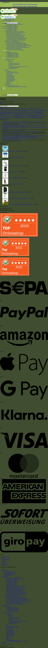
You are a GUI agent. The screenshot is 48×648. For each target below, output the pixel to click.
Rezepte (3, 58)
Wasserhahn (40, 117)
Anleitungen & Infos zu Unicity (13, 56)
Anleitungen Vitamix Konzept (12, 54)
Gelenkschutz (18, 112)
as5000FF (20, 108)
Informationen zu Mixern (11, 25)
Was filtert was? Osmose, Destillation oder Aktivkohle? (17, 44)
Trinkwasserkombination (43, 115)
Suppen (8, 70)
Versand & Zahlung (6, 558)
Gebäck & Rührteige (11, 76)
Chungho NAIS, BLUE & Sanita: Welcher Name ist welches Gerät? (15, 122)
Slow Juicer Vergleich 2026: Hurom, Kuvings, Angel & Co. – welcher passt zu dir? (17, 133)
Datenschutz (4, 565)
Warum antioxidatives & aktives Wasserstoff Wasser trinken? (18, 47)
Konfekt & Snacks (10, 77)
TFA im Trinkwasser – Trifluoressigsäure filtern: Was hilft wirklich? (14, 137)
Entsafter (40, 110)
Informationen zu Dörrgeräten (12, 26)
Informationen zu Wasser (11, 28)
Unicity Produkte (8, 21)
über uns (4, 88)
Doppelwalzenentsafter (5, 110)
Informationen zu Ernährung (12, 27)
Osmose (2, 115)
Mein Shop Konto (8, 16)
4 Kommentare (32, 121)
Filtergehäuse (2, 112)
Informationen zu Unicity (11, 30)
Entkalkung (34, 110)
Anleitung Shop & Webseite (12, 52)
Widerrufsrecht (5, 564)
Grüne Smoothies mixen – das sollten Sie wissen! (16, 39)
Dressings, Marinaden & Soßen (13, 72)
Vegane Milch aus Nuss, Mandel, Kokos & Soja (18, 66)
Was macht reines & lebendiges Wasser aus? (15, 42)
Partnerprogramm (5, 559)
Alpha (11, 108)
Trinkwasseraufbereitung (9, 18)
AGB (3, 563)
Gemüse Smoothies (24, 112)
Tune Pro (1, 117)
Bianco (31, 108)
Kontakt (3, 87)
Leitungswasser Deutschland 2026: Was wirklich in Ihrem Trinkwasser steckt (16, 129)
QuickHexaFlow (12, 115)
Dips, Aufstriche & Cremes (12, 71)
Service (3, 557)
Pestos (8, 82)
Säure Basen (24, 115)
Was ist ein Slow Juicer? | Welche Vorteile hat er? (16, 32)
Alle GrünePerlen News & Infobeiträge (12, 23)
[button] (3, 20)
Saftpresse (18, 115)
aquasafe (13, 108)
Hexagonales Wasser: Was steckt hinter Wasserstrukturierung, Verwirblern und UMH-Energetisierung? (21, 131)
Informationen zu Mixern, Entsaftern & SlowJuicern (14, 31)
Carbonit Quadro (40, 108)
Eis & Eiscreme (10, 75)
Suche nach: (4, 23)
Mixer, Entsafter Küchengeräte (10, 17)
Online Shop (4, 15)
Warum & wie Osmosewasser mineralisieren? (15, 49)
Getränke (8, 60)
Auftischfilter (26, 108)
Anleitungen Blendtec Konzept (12, 53)
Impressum (4, 562)
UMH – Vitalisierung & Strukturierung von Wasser (16, 46)
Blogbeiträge (4, 22)
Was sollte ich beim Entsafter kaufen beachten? (15, 35)
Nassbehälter (41, 114)
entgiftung (29, 110)
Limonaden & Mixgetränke (14, 64)
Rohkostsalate (9, 83)
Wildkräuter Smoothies (4, 118)
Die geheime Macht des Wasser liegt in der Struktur (16, 43)
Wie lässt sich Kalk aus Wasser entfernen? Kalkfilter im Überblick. (19, 45)
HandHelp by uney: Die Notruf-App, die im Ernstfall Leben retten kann (15, 139)
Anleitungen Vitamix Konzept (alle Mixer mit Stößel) (17, 86)
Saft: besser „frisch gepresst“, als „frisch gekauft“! (16, 40)
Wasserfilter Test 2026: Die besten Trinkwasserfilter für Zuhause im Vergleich (16, 125)
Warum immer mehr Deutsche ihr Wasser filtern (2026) (12, 127)
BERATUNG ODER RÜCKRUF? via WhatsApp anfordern (25, 4)
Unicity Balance (26, 117)
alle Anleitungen (8, 51)
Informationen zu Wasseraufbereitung (11, 41)
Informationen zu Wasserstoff (12, 29)
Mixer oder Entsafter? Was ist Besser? (14, 33)
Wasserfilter (33, 117)
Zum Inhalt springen (3, 0)
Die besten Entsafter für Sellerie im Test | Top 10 (16, 34)
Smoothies (11, 61)
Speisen (6, 69)
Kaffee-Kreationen (12, 68)
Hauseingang (33, 112)
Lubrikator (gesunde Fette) (14, 63)
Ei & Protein (9, 74)
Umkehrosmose (19, 117)
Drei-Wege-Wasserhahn (15, 110)
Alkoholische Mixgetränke (14, 67)
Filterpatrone (8, 112)
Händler (3, 560)
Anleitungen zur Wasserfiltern (12, 57)
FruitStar (14, 112)
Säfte (10, 62)
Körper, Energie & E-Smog (10, 20)
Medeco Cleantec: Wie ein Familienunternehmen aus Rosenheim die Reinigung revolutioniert (19, 135)
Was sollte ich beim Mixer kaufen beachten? (15, 36)
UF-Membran (5, 117)
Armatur (17, 108)
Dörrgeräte (24, 110)
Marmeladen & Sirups (11, 79)
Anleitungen (4, 50)
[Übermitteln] (2, 24)
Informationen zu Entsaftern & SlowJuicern (15, 24)
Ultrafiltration (11, 117)
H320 (29, 112)
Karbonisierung (25, 113)
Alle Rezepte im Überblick (10, 59)
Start (3, 14)
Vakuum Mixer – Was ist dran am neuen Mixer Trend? (17, 38)
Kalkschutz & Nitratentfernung (13, 114)
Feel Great (45, 110)
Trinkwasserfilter (32, 115)
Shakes (10, 65)
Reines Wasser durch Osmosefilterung (14, 48)
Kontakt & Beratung (6, 556)
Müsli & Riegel (10, 81)
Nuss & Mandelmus (10, 78)
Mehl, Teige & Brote (11, 80)
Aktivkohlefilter (5, 108)
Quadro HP (7, 115)
